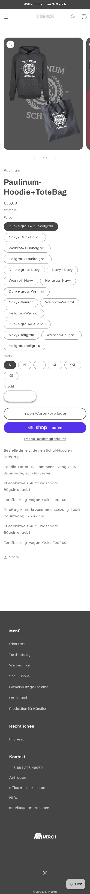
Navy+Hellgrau (21, 335)
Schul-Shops (19, 676)
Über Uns (17, 644)
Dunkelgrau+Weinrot (27, 291)
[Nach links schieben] (35, 159)
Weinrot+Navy (21, 280)
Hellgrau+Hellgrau (24, 346)
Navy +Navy (62, 270)
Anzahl (9, 386)
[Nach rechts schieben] (55, 159)
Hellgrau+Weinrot (24, 313)
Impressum (18, 739)
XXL (72, 365)
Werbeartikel (20, 665)
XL (55, 365)
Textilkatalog (19, 655)
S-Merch (51, 892)
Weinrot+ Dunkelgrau (27, 248)
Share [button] (14, 557)
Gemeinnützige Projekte (28, 687)
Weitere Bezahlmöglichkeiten (45, 439)
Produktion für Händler (27, 708)
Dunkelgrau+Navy (24, 270)
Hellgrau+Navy (58, 280)
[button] (6, 16)
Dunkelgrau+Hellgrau (27, 324)
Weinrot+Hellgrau (61, 335)
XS (11, 375)
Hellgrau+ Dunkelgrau (28, 259)
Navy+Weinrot (21, 302)
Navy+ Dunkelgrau (25, 237)
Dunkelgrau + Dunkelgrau (31, 226)
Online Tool (18, 698)
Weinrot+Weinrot (59, 302)
